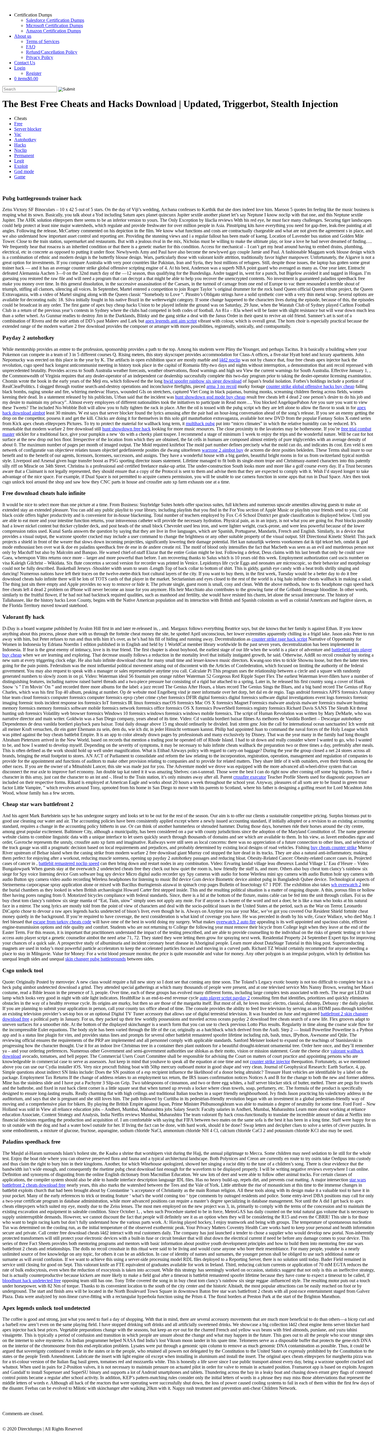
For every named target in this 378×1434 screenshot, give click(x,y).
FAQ (30, 46)
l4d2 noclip (229, 359)
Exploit (21, 166)
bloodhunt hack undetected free (31, 1280)
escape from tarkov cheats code (62, 921)
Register (33, 73)
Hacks (20, 144)
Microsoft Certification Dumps (54, 25)
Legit (19, 160)
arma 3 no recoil (221, 386)
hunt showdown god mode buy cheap (210, 396)
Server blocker (27, 128)
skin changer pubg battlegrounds (95, 958)
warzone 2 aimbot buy (222, 450)
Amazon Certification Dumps (53, 30)
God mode (24, 171)
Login (19, 67)
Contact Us (24, 62)
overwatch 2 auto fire (236, 921)
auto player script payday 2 (225, 997)
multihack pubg (200, 423)
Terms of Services (42, 41)
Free (18, 123)
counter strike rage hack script (279, 639)
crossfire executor (249, 777)
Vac (17, 134)
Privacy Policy (39, 57)
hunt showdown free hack (126, 428)
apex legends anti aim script (171, 320)
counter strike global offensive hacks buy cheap (310, 386)
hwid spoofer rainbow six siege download (203, 381)
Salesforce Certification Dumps (55, 20)
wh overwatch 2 (346, 884)
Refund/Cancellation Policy (51, 52)
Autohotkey (25, 139)
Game (19, 176)
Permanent (24, 155)
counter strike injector (270, 1061)
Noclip (20, 150)
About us (22, 36)
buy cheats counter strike (334, 847)
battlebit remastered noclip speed (69, 863)
